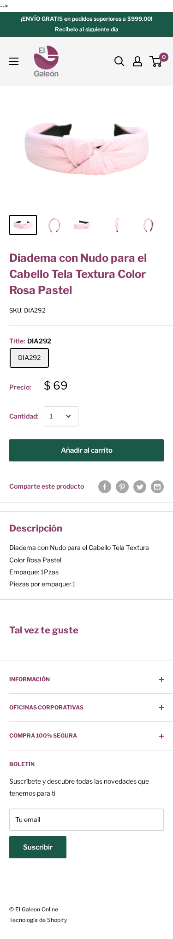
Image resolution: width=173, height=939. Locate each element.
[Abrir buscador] (119, 61)
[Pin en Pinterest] (122, 486)
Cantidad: (23, 416)
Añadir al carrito (87, 450)
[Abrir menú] (13, 61)
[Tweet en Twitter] (139, 486)
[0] (156, 61)
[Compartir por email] (157, 486)
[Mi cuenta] (137, 61)
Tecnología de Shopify (38, 919)
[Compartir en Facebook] (104, 486)
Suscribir (38, 847)
